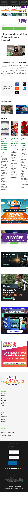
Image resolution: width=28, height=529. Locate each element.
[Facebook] (17, 84)
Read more (21, 481)
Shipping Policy (4, 416)
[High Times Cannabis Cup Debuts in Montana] (14, 128)
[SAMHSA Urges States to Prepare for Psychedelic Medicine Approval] (5, 128)
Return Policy (4, 414)
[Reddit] (17, 88)
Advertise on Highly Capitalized (8, 432)
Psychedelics (4, 400)
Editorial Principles (5, 434)
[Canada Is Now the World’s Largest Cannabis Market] (24, 128)
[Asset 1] (14, 9)
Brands (3, 398)
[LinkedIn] (24, 88)
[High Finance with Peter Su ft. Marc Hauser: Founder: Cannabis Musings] (22, 109)
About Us (3, 430)
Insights (3, 402)
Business (3, 395)
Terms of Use (4, 418)
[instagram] (24, 7)
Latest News (4, 393)
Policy (2, 403)
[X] (24, 84)
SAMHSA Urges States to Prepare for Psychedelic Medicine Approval (4, 143)
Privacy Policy (4, 419)
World (2, 405)
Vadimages (18, 490)
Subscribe (12, 463)
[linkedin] (26, 7)
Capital (2, 397)
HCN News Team (21, 62)
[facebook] (22, 7)
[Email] (17, 93)
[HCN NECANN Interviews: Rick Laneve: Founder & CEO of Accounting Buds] (7, 109)
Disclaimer (3, 421)
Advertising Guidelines (6, 435)
